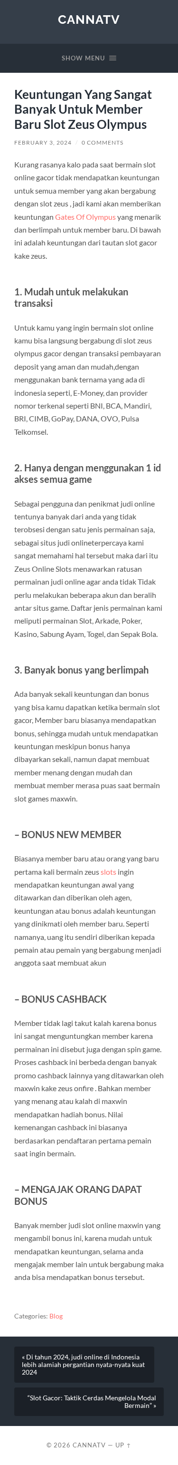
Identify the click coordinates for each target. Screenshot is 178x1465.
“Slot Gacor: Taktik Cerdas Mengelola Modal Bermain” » (92, 1401)
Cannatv (89, 19)
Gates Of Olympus (85, 216)
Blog (56, 1316)
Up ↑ (123, 1445)
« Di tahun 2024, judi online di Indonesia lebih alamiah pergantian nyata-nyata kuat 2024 (83, 1364)
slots (108, 871)
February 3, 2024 (43, 142)
